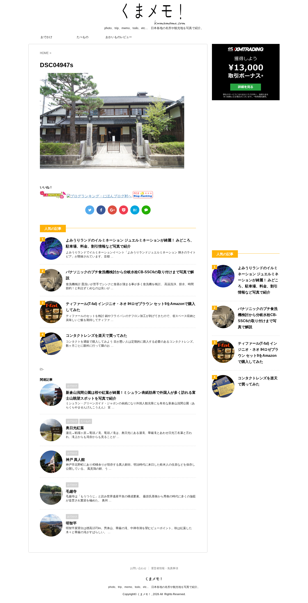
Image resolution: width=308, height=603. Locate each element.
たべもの (82, 37)
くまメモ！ (154, 579)
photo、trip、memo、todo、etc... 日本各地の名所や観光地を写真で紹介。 (154, 587)
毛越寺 (71, 491)
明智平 (71, 523)
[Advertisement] (246, 170)
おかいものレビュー (119, 37)
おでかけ (46, 37)
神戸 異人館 (75, 460)
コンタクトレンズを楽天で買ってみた (96, 335)
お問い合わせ (138, 568)
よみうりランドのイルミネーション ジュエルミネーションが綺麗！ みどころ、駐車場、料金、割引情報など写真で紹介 (258, 280)
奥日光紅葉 (75, 428)
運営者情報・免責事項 (164, 568)
